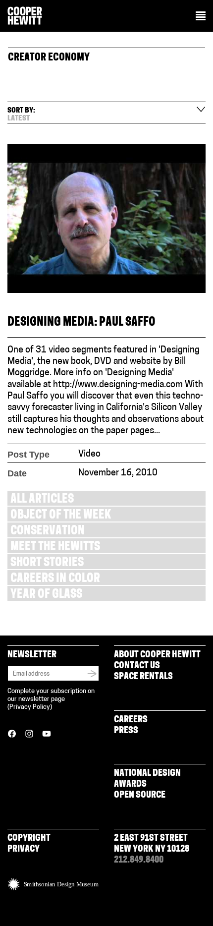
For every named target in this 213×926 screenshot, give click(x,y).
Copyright (29, 838)
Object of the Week (60, 515)
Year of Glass (46, 595)
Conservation (47, 531)
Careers (131, 720)
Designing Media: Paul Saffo (81, 323)
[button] (201, 17)
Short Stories (47, 563)
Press (126, 731)
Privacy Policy (29, 707)
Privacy (23, 849)
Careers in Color (55, 579)
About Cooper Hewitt (157, 655)
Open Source (139, 795)
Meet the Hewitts (55, 547)
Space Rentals (143, 677)
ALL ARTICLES (42, 500)
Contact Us (137, 666)
